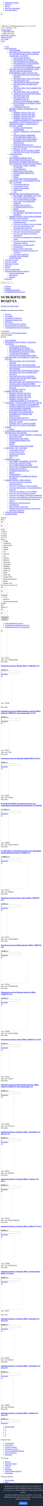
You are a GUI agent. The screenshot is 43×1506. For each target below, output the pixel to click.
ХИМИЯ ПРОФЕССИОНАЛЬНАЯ (22, 216)
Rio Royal (6, 562)
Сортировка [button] (5, 331)
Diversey (6, 554)
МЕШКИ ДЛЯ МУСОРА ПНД (24, 116)
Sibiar (5, 573)
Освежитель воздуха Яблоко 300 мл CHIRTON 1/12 (20, 666)
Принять (23, 1503)
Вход (7, 1482)
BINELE (6, 560)
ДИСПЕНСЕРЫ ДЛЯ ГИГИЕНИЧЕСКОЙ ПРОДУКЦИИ (26, 81)
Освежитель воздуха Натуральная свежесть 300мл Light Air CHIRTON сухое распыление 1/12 (20, 1085)
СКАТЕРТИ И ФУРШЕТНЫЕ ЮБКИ (26, 67)
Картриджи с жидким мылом (23, 245)
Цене (25, 333)
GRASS (6, 558)
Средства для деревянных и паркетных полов (25, 497)
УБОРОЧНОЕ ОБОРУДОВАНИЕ (25, 179)
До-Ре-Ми (6, 575)
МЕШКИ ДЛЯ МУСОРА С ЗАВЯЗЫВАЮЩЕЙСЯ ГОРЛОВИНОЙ (27, 119)
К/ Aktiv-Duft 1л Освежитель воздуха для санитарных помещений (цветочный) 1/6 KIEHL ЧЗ (21, 852)
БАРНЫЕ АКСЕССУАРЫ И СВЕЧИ (26, 150)
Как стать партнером (12, 8)
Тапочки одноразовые (21, 188)
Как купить (9, 1445)
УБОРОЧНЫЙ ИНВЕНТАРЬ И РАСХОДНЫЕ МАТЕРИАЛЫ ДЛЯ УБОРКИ (21, 160)
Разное (15, 156)
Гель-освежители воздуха (14, 623)
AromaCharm (7, 577)
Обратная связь (6, 37)
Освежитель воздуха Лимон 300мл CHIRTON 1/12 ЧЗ (21, 1039)
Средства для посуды (20, 254)
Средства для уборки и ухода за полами (27, 224)
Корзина (12, 277)
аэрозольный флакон (10, 601)
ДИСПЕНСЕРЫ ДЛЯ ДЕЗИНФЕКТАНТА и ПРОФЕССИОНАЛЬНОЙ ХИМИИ (26, 99)
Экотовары (9, 1473)
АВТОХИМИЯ (14, 50)
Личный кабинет (11, 10)
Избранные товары (12, 2)
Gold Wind (7, 564)
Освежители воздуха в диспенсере (17, 627)
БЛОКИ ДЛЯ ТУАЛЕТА (22, 205)
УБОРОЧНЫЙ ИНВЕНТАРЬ (23, 173)
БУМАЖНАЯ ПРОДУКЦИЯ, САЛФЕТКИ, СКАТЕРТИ (24, 55)
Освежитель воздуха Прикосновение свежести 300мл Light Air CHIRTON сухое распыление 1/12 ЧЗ (21, 712)
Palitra (5, 581)
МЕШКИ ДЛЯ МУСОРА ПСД (24, 113)
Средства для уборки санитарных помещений (25, 495)
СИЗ (15, 192)
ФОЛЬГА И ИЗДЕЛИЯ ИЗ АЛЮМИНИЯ (22, 129)
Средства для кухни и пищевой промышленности (24, 221)
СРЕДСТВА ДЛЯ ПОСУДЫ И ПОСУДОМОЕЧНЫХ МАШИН (24, 198)
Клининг (8, 314)
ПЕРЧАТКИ (17, 190)
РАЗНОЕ (12, 154)
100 (10, 335)
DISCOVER (7, 545)
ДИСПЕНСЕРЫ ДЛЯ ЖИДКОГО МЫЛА (24, 370)
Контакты (8, 279)
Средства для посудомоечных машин (26, 232)
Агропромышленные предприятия (17, 327)
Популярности (18, 333)
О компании (9, 1443)
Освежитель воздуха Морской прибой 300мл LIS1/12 (20, 758)
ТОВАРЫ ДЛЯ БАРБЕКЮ (18, 256)
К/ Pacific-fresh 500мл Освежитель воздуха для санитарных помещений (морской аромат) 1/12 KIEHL (21, 804)
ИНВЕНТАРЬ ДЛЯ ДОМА (23, 171)
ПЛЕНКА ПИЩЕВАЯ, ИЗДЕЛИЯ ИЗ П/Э (24, 406)
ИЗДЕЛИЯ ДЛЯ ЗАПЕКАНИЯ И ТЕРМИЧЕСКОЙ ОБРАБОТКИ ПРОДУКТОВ (25, 141)
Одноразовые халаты (20, 186)
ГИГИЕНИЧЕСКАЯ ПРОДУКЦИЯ (26, 63)
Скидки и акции (11, 262)
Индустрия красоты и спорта (15, 324)
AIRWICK (7, 568)
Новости (8, 4)
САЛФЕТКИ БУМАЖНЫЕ (23, 65)
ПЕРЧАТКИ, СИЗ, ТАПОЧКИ (20, 181)
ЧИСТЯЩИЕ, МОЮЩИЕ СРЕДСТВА (27, 196)
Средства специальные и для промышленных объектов (23, 227)
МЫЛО (16, 209)
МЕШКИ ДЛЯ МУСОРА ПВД (24, 114)
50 (8, 335)
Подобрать (5, 617)
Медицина (9, 322)
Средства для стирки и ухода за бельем (27, 230)
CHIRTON (7, 543)
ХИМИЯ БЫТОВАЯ (16, 194)
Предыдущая (9, 1427)
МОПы (15, 177)
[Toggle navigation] (2, 43)
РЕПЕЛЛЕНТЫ (19, 211)
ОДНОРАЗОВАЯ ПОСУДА (23, 145)
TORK (5, 541)
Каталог (8, 48)
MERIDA (6, 566)
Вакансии (8, 1469)
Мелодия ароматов (10, 579)
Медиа (7, 6)
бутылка (6, 599)
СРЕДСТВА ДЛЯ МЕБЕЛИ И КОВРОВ (23, 467)
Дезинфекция (18, 247)
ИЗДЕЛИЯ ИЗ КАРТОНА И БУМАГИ (27, 147)
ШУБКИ (16, 175)
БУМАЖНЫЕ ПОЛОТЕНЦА (23, 60)
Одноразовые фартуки (21, 184)
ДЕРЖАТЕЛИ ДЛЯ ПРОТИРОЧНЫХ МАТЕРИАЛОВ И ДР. (27, 95)
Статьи (7, 1467)
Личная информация (16, 273)
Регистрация (9, 1480)
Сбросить (5, 619)
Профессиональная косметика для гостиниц (24, 508)
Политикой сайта (8, 1490)
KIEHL (5, 547)
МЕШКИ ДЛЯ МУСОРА (18, 109)
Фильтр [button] (3, 518)
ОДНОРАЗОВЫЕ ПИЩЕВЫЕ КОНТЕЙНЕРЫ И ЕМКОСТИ (24, 136)
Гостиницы (9, 316)
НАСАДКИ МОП (19, 169)
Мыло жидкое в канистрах (22, 249)
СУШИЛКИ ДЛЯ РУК (21, 107)
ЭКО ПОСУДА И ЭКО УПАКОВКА (26, 152)
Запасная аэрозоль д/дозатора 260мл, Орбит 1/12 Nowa (21, 1226)
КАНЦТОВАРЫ (15, 258)
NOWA (5, 550)
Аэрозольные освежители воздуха (17, 625)
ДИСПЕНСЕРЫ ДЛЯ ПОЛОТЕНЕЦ (26, 79)
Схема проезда (6, 30)
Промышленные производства (16, 326)
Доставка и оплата (11, 260)
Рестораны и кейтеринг (13, 318)
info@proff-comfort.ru (8, 35)
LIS (4, 556)
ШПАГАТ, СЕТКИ (20, 148)
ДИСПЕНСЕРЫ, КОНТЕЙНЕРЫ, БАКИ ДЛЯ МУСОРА (23, 72)
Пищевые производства (13, 320)
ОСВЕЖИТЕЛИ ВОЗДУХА (23, 207)
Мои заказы (13, 275)
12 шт (5, 597)
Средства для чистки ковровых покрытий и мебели (24, 242)
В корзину (4, 674)
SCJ (4, 552)
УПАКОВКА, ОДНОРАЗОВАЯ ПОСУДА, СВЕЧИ (23, 403)
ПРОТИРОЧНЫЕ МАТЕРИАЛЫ (25, 62)
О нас (7, 46)
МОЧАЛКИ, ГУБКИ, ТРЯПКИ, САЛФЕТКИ (25, 435)
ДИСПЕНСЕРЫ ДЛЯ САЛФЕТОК (26, 92)
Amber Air (6, 571)
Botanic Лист (7, 583)
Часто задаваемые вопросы (14, 1451)
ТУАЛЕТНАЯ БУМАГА (21, 58)
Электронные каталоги (13, 1471)
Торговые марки (11, 1464)
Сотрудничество (11, 1453)
